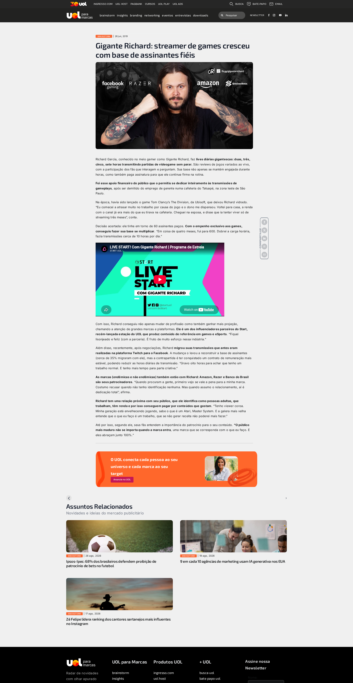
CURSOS (150, 4)
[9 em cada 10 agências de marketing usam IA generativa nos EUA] (233, 522)
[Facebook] (264, 222)
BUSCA (239, 4)
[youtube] (280, 15)
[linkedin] (286, 15)
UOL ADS (178, 4)
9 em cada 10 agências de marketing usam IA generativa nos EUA (232, 561)
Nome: (252, 677)
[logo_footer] (81, 659)
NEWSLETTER (257, 15)
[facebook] (269, 15)
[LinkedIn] (264, 238)
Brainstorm (104, 36)
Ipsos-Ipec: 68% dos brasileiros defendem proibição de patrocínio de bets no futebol (111, 563)
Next (280, 498)
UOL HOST (121, 4)
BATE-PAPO (259, 4)
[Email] (264, 255)
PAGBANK (136, 4)
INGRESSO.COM (103, 4)
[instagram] (274, 15)
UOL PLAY (164, 4)
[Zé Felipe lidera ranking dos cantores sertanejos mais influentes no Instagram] (119, 580)
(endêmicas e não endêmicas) (134, 377)
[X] (264, 230)
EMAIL (279, 4)
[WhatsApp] (264, 246)
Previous (75, 498)
